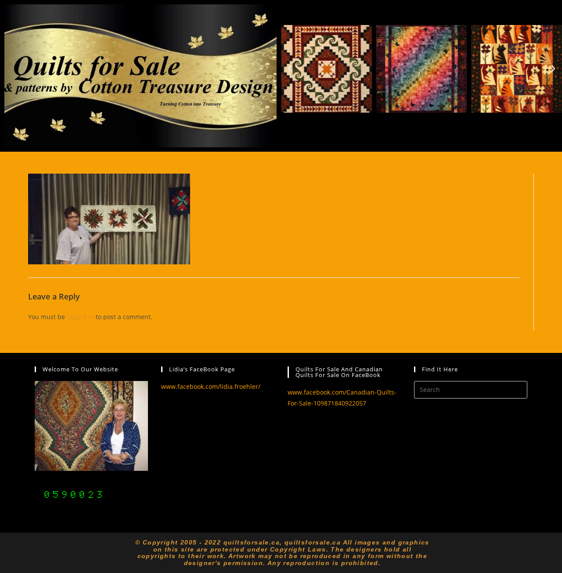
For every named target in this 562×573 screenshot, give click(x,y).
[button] (289, 68)
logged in (80, 317)
